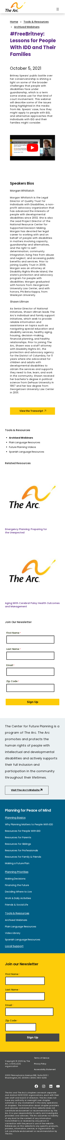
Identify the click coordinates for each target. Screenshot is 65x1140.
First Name (12, 633)
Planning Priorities (16, 872)
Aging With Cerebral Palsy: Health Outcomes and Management (32, 604)
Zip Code (12, 681)
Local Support (14, 946)
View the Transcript (31, 411)
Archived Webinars (21, 437)
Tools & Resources (17, 430)
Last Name (12, 649)
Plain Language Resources (24, 442)
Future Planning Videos (22, 447)
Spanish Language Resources (26, 451)
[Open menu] (58, 9)
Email (9, 665)
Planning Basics (15, 818)
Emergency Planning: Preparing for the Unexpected (26, 531)
